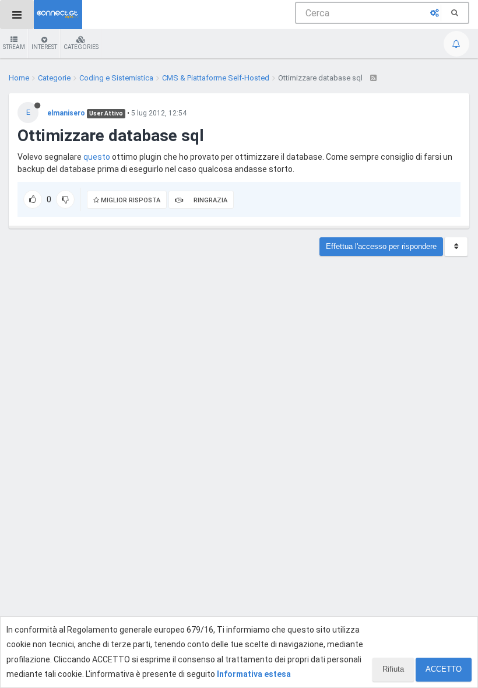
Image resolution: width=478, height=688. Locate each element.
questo (96, 157)
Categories (81, 47)
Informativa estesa (254, 674)
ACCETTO (444, 669)
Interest (44, 47)
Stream (14, 47)
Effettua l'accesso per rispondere (381, 246)
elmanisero (66, 113)
